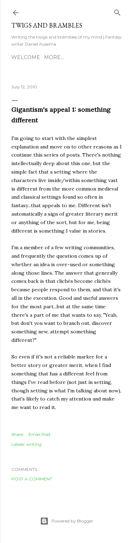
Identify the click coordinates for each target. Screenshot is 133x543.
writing (33, 444)
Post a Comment (31, 478)
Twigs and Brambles (46, 25)
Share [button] (17, 434)
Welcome (25, 57)
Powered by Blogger (72, 521)
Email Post (39, 434)
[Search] (117, 11)
